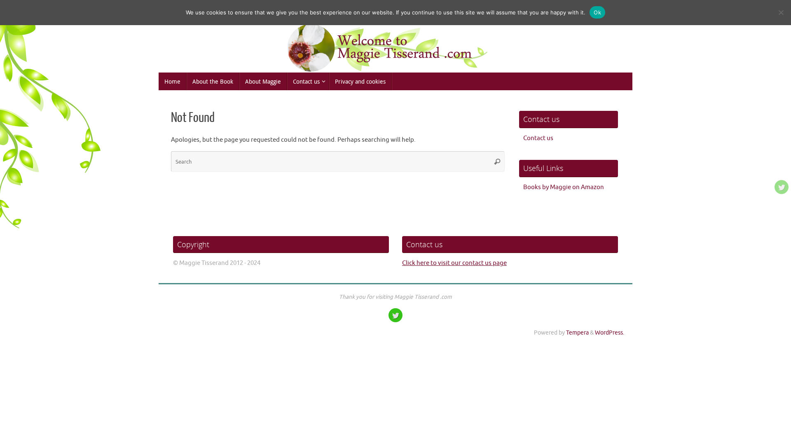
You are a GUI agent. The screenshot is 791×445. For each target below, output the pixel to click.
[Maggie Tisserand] (782, 187)
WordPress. (609, 332)
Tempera (577, 332)
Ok (597, 12)
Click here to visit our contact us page (454, 263)
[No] (781, 12)
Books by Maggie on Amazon (563, 187)
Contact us (538, 138)
